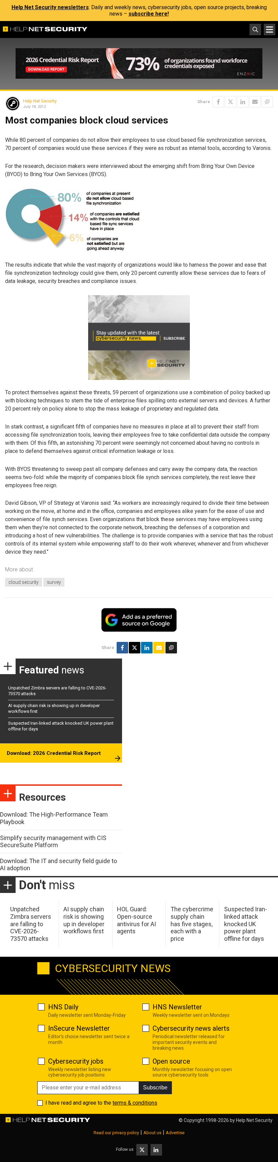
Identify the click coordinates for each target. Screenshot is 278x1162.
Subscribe (155, 1087)
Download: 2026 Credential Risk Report (54, 753)
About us (152, 1132)
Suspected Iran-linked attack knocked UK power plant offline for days (245, 924)
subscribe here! (148, 14)
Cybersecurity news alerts (191, 1028)
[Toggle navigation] (269, 29)
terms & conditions (135, 1103)
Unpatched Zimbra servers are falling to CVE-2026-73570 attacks (30, 924)
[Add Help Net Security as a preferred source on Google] (267, 102)
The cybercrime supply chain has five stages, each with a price (192, 924)
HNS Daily (63, 1007)
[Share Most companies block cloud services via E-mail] (255, 102)
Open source (171, 1061)
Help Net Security (40, 100)
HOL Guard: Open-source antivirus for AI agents (136, 920)
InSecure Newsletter (79, 1028)
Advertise (175, 1132)
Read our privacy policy (116, 1132)
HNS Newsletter (177, 1007)
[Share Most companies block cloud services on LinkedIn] (243, 102)
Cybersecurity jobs (75, 1061)
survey (54, 582)
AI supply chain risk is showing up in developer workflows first (83, 920)
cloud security (23, 582)
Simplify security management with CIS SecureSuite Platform (53, 841)
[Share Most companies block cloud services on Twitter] (230, 102)
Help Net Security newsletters (50, 7)
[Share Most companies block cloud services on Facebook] (218, 102)
